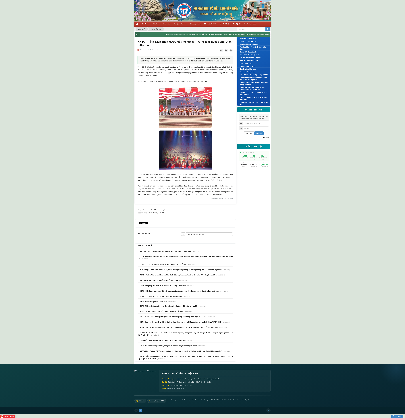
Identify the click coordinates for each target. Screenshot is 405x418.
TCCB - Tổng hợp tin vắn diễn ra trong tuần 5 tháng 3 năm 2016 (163, 286)
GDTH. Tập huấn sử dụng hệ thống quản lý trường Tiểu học (161, 311)
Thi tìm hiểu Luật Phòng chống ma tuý (254, 75)
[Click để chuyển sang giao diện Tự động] (136, 410)
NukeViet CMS (215, 400)
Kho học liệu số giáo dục (249, 44)
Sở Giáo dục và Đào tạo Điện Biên (193, 400)
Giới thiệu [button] (146, 24)
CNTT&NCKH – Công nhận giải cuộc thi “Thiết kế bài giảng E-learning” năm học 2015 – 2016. (173, 317)
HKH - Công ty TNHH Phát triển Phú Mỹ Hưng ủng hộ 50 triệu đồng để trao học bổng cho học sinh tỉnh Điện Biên (181, 270)
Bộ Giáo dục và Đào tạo (248, 38)
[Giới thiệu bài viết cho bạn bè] (221, 50)
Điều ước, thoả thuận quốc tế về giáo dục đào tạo (253, 98)
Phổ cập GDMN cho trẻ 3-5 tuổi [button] (216, 24)
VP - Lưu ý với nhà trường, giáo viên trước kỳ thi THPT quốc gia (163, 264)
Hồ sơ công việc (246, 63)
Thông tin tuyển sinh (247, 66)
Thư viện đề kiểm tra (247, 72)
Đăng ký (266, 137)
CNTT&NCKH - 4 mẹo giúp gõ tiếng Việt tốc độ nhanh (159, 280)
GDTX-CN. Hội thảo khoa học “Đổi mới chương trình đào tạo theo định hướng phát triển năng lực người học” (179, 291)
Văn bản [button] (166, 24)
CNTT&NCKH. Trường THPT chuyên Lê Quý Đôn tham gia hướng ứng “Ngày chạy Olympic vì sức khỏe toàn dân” (181, 351)
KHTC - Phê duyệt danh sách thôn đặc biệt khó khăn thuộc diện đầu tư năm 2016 (169, 306)
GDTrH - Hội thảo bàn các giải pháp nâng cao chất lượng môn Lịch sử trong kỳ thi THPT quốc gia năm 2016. (179, 327)
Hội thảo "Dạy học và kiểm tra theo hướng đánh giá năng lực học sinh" (165, 251)
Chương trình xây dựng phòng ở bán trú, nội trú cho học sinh (253, 78)
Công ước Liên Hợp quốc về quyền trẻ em (254, 103)
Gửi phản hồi (398, 416)
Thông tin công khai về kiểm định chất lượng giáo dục (254, 83)
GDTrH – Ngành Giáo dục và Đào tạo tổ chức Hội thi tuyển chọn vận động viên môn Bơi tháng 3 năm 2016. (178, 275)
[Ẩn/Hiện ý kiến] (183, 234)
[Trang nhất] (137, 24)
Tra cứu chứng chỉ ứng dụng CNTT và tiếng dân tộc (253, 93)
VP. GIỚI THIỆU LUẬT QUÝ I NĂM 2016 (153, 302)
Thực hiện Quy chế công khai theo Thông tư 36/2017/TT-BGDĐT (252, 88)
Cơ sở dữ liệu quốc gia (248, 52)
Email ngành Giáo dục (248, 69)
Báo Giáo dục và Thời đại (249, 60)
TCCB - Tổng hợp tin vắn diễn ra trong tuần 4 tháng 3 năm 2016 (163, 340)
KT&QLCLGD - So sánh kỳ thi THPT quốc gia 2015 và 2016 (161, 296)
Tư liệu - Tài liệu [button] (180, 24)
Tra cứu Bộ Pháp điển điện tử (250, 58)
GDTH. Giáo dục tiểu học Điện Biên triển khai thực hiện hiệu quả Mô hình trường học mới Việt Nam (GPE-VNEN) (180, 322)
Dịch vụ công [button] (195, 24)
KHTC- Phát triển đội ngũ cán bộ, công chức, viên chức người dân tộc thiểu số (168, 346)
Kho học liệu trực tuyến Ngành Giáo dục (253, 48)
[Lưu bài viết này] (231, 50)
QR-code (142, 401)
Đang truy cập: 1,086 (157, 401)
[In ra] (226, 50)
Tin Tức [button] (156, 24)
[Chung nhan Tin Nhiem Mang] (145, 371)
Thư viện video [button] (250, 24)
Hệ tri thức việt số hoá (248, 41)
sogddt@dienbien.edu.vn (175, 388)
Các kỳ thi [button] (237, 24)
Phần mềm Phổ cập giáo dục (250, 55)
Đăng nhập (259, 133)
